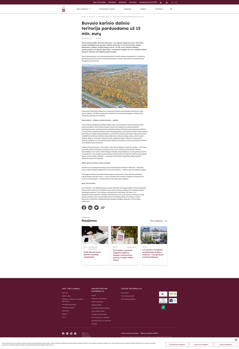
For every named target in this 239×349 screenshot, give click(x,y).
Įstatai (93, 295)
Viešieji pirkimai (96, 305)
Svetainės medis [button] (167, 2)
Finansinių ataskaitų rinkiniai (100, 308)
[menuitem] (172, 2)
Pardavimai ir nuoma (107, 9)
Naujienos (127, 9)
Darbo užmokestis (97, 302)
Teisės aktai (125, 293)
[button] (236, 340)
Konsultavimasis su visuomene (101, 321)
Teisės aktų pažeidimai (128, 299)
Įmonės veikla (131, 247)
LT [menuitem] (172, 2)
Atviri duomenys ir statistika (100, 317)
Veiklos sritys (66, 296)
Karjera (143, 9)
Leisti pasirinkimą (225, 344)
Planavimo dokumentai (98, 298)
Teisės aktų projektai (127, 296)
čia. (53, 345)
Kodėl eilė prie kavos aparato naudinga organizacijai (92, 254)
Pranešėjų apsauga (68, 307)
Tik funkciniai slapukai (177, 344)
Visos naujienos (156, 221)
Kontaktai (158, 9)
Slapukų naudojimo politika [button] (149, 333)
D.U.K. (64, 317)
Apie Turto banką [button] (99, 2)
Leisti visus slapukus (201, 344)
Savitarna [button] (132, 2)
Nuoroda (171, 9)
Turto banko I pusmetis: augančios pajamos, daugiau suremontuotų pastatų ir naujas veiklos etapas (123, 255)
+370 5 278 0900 (87, 336)
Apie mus (65, 293)
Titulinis (84, 16)
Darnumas (65, 311)
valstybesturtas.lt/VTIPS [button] (148, 2)
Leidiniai (94, 324)
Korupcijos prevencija (69, 304)
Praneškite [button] (112, 2)
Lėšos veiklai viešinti (98, 311)
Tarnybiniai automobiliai (99, 314)
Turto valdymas (82, 9)
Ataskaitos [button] (122, 2)
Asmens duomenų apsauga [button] (130, 333)
